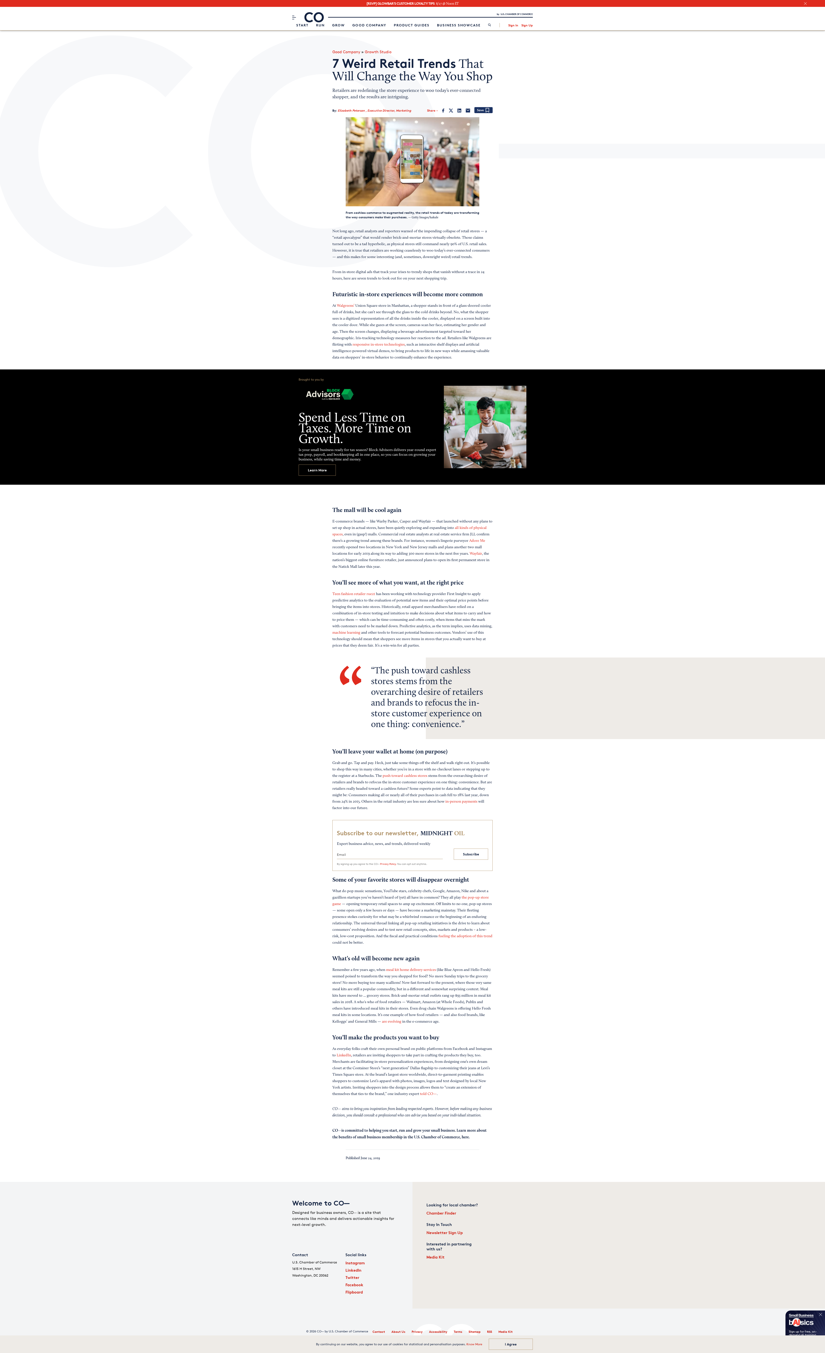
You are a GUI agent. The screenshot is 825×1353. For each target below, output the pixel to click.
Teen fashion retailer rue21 (353, 594)
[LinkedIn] (459, 110)
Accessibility (438, 1331)
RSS (489, 1331)
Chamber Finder (441, 1212)
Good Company (369, 25)
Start (302, 25)
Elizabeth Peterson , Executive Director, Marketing (374, 110)
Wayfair (476, 554)
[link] (489, 25)
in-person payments (461, 802)
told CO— (428, 1094)
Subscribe (471, 854)
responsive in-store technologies (379, 345)
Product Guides (411, 25)
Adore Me (477, 541)
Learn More (317, 470)
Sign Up (527, 25)
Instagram (355, 1262)
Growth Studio (378, 51)
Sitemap (475, 1331)
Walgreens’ (345, 306)
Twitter (352, 1277)
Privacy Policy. (388, 864)
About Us (398, 1331)
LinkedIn (344, 1055)
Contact (379, 1331)
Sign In (513, 25)
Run (320, 25)
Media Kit (435, 1256)
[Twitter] (451, 110)
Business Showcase (459, 25)
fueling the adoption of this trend (465, 936)
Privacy (417, 1331)
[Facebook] (443, 110)
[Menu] (294, 17)
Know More (474, 1344)
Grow (338, 25)
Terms (458, 1331)
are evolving (391, 1022)
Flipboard (354, 1291)
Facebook (354, 1284)
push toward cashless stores (405, 776)
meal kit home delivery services (411, 970)
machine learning (346, 633)
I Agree (511, 1344)
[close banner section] (805, 3)
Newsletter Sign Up (444, 1232)
